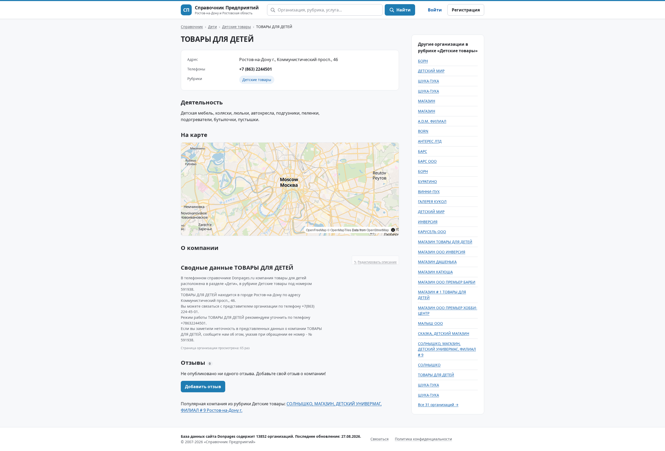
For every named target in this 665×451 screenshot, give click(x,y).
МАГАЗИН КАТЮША (435, 271)
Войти (435, 10)
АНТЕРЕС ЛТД (430, 141)
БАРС (422, 151)
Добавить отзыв (203, 386)
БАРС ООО (427, 161)
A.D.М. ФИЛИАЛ (432, 121)
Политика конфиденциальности (423, 438)
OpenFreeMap (316, 230)
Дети (212, 26)
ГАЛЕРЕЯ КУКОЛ (432, 201)
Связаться (379, 438)
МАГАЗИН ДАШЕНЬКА (437, 261)
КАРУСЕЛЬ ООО (432, 231)
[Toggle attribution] (393, 230)
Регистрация (466, 10)
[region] (290, 189)
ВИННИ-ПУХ (429, 191)
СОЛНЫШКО (429, 364)
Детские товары (236, 26)
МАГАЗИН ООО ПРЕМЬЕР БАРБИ (446, 282)
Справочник (192, 26)
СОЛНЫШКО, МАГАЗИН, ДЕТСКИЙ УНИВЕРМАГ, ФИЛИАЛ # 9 (447, 349)
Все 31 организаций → (438, 404)
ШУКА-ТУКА (428, 80)
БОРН (423, 60)
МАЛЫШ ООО (430, 323)
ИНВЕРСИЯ (427, 221)
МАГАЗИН (426, 100)
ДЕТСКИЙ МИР (431, 70)
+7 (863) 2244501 (255, 69)
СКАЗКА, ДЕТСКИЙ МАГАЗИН (443, 333)
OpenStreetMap (378, 230)
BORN (423, 131)
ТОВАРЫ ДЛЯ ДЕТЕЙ (436, 374)
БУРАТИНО (427, 181)
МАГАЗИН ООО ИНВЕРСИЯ (441, 251)
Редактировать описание (375, 262)
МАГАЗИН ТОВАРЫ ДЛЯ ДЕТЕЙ (445, 241)
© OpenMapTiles (339, 230)
